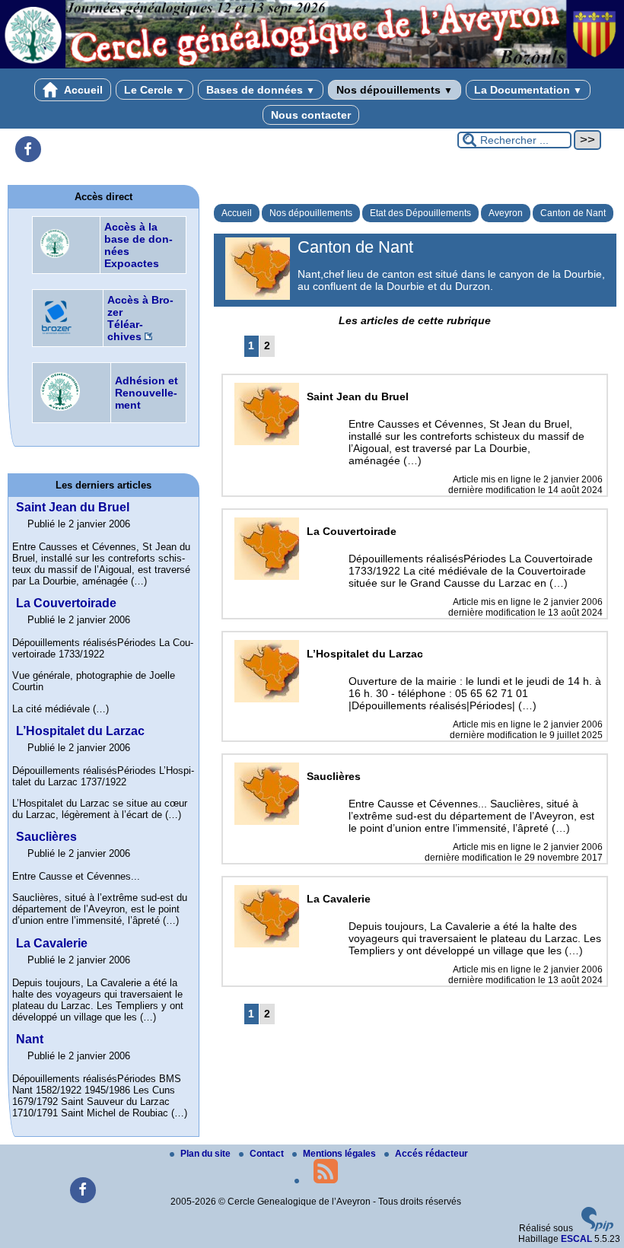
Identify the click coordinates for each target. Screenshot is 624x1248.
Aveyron (506, 213)
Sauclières (46, 836)
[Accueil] (312, 65)
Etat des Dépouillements (420, 213)
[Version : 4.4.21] (597, 1228)
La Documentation (528, 90)
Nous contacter (311, 115)
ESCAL (576, 1239)
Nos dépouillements (394, 90)
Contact (268, 1153)
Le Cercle (154, 90)
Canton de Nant (573, 213)
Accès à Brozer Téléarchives (140, 318)
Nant (29, 1039)
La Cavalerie (52, 943)
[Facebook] (28, 149)
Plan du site (206, 1153)
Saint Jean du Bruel (72, 507)
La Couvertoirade (66, 603)
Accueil (82, 90)
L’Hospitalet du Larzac (80, 730)
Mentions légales (340, 1153)
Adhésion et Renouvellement (146, 392)
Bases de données (260, 90)
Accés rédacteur (431, 1153)
